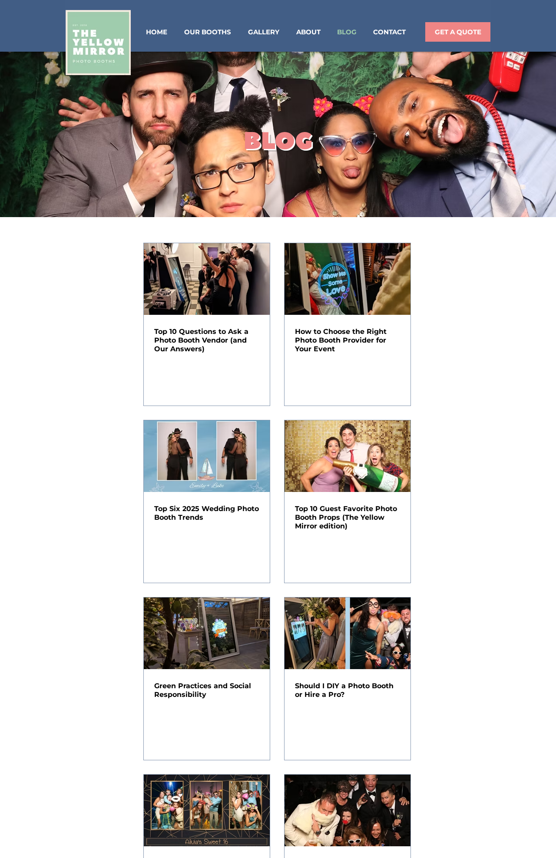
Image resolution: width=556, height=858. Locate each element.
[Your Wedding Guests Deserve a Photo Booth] (347, 810)
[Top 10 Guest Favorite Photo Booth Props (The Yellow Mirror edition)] (347, 456)
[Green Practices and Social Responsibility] (207, 633)
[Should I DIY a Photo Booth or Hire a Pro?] (347, 633)
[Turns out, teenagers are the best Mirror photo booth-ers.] (207, 810)
